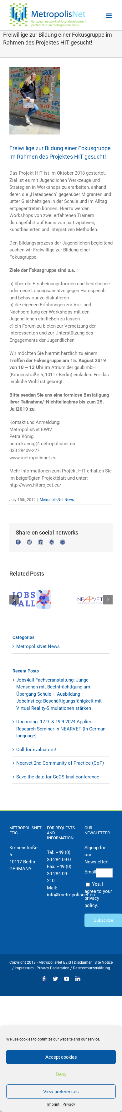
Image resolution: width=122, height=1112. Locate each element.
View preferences (61, 1091)
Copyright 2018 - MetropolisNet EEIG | (41, 962)
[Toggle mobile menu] (109, 16)
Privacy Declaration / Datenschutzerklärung (73, 968)
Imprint (53, 1104)
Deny (61, 1074)
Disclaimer (83, 962)
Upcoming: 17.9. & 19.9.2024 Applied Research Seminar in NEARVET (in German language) (60, 729)
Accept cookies (61, 1057)
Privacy (69, 1104)
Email (90, 872)
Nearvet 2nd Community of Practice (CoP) (60, 763)
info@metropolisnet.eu (71, 895)
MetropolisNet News (57, 500)
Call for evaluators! (36, 749)
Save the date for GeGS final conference (57, 777)
